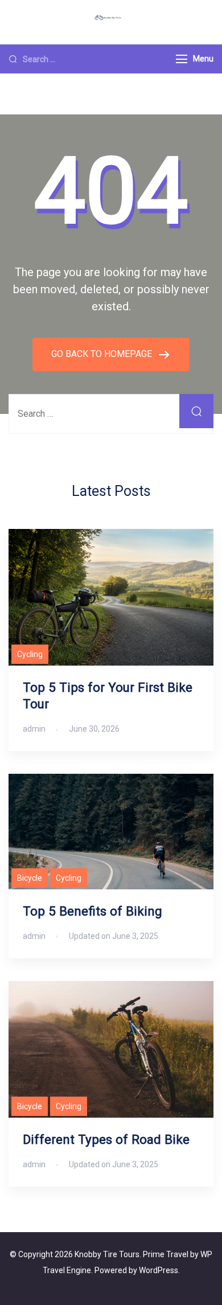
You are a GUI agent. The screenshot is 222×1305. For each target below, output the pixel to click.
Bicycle (29, 878)
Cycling (30, 654)
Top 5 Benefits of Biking (92, 911)
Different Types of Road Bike (106, 1139)
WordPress (158, 1270)
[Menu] (181, 59)
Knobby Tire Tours (107, 1254)
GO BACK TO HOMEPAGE (102, 353)
